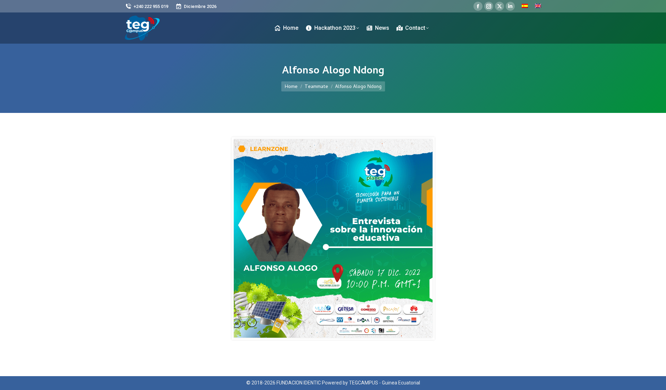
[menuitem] (525, 6)
